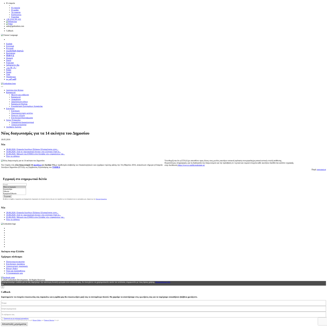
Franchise (15, 17)
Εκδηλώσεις (16, 15)
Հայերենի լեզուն (15, 51)
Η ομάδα (15, 10)
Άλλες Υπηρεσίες (13, 120)
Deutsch (9, 58)
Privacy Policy (12, 268)
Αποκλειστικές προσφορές (17, 266)
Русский (9, 48)
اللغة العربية (11, 79)
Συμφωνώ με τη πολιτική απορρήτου (16, 318)
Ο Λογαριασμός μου (14, 273)
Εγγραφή (7, 196)
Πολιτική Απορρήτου (101, 199)
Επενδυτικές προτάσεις (15, 264)
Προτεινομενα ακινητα (15, 262)
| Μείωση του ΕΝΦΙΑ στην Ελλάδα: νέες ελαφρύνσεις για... (35, 154)
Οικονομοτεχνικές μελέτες (22, 113)
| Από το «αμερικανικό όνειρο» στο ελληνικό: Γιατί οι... (33, 152)
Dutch (8, 60)
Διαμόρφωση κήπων (19, 102)
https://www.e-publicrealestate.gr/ (191, 165)
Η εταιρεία (15, 8)
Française (10, 63)
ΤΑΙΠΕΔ (56, 167)
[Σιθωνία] (14, 191)
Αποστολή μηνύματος (14, 324)
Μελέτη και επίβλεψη (20, 95)
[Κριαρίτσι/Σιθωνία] (14, 194)
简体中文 (10, 55)
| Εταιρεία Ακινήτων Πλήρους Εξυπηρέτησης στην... (32, 149)
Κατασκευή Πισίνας (19, 104)
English (9, 44)
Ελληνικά (10, 46)
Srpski (8, 72)
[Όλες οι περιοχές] (14, 187)
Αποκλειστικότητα (18, 125)
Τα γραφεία (15, 12)
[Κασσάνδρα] (14, 189)
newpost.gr (321, 169)
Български (10, 53)
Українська (11, 77)
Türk (8, 74)
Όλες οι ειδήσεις (13, 156)
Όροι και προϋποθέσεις (15, 271)
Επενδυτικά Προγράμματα (22, 118)
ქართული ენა (12, 65)
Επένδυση (10, 108)
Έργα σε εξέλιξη (18, 115)
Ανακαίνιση (16, 99)
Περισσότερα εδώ (162, 282)
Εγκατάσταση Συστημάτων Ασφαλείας (27, 106)
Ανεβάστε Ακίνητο (13, 127)
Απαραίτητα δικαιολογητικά (22, 122)
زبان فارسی (11, 67)
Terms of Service (49, 320)
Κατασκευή (10, 92)
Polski (8, 70)
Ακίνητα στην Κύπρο (14, 90)
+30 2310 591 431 (13, 19)
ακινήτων (37, 165)
